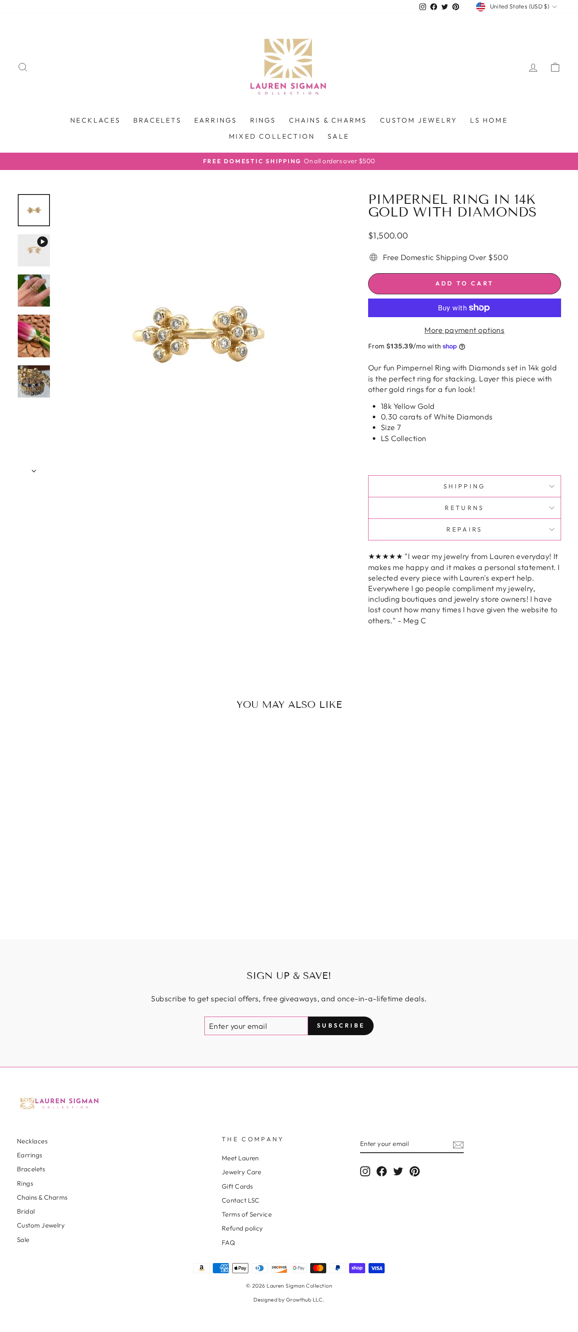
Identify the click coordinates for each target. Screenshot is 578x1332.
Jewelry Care (241, 1172)
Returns (464, 508)
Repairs (464, 529)
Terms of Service (247, 1214)
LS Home (488, 120)
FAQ (228, 1243)
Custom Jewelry (41, 1225)
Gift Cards (237, 1186)
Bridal (26, 1211)
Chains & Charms (328, 120)
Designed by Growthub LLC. (288, 1299)
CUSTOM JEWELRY (419, 120)
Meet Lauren (240, 1158)
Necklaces (95, 120)
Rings (263, 120)
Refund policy (242, 1228)
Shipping (464, 486)
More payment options (464, 330)
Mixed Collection (272, 136)
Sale (338, 136)
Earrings (215, 120)
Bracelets (157, 120)
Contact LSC (241, 1200)
